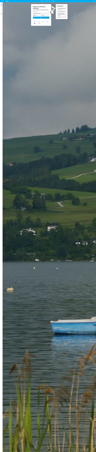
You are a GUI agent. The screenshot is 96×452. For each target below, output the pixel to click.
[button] (1, 1)
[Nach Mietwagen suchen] (1, 6)
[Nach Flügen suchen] (1, 3)
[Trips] (1, 12)
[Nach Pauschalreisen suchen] (1, 8)
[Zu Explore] (1, 9)
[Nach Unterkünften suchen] (1, 5)
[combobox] (36, 11)
